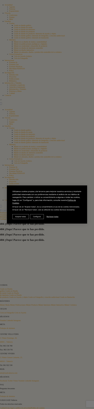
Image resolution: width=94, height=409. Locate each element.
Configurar (37, 217)
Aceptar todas (20, 217)
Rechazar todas (52, 217)
